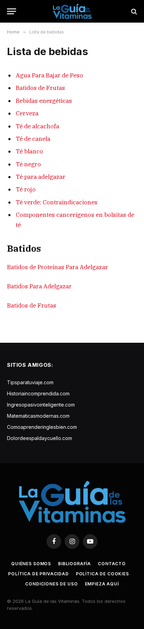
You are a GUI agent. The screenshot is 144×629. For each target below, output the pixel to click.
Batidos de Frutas (40, 88)
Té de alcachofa (37, 126)
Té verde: (28, 202)
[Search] (133, 11)
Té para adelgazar (40, 177)
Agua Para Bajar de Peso (49, 75)
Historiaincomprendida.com (38, 393)
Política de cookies (102, 573)
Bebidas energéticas (44, 101)
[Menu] (11, 11)
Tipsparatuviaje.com (30, 382)
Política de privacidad (38, 573)
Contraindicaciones (70, 202)
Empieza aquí (102, 583)
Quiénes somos (31, 563)
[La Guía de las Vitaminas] (72, 11)
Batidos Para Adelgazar (39, 286)
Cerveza (27, 113)
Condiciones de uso (51, 583)
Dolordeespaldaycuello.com (39, 438)
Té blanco (29, 151)
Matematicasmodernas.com (38, 416)
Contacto (112, 563)
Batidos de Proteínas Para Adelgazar (57, 267)
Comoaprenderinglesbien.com (42, 427)
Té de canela (33, 139)
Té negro (28, 164)
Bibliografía (74, 563)
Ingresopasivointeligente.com (41, 405)
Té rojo (26, 189)
